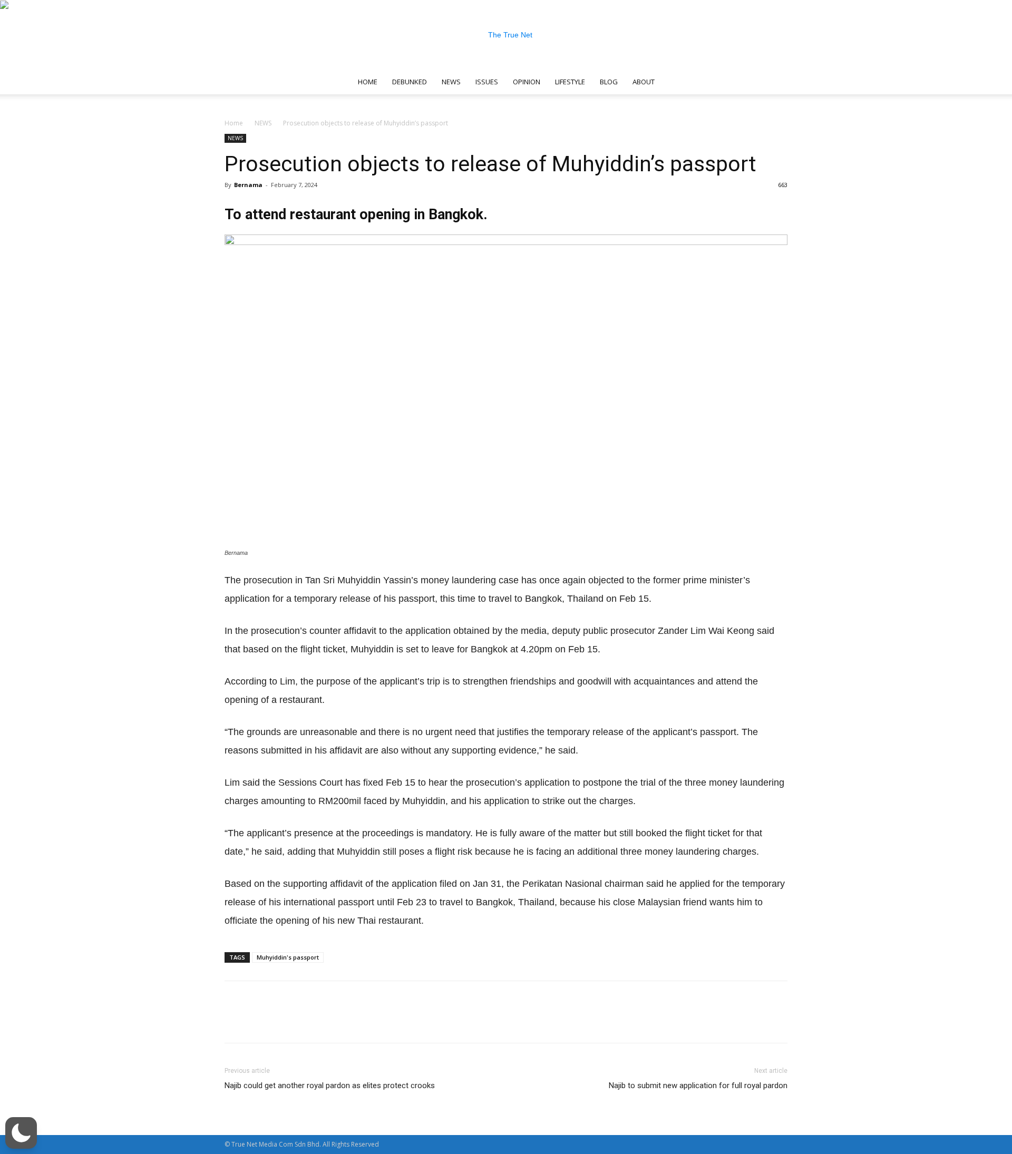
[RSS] (717, 81)
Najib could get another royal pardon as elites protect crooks (330, 1085)
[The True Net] (506, 35)
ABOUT (643, 81)
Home (234, 123)
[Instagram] (699, 81)
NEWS (451, 81)
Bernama (248, 185)
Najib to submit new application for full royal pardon (698, 1085)
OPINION (526, 81)
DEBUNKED (409, 81)
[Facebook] (682, 81)
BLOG (609, 81)
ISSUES (486, 81)
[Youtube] (752, 81)
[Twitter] (734, 81)
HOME (367, 81)
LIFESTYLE (570, 81)
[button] (774, 82)
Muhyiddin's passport (288, 957)
